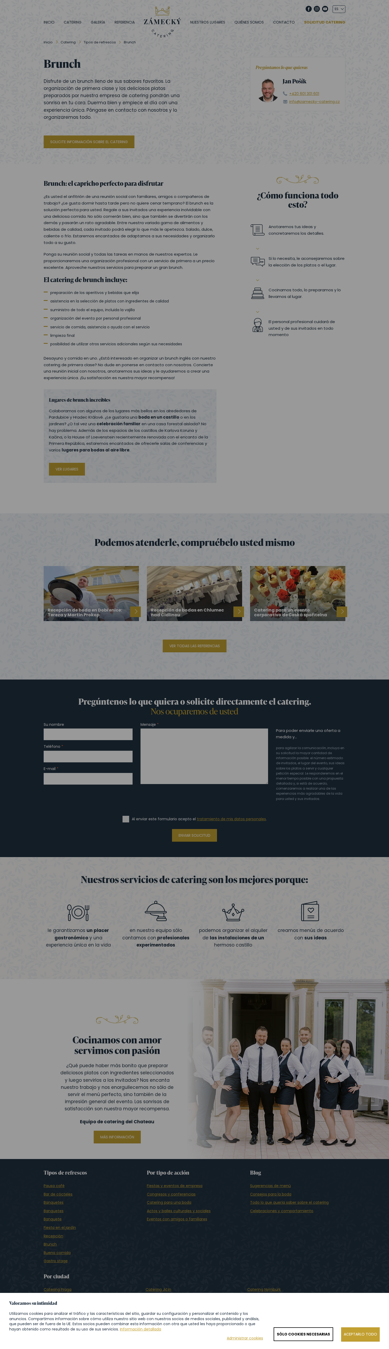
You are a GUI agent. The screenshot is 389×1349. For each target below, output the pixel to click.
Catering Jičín (158, 1289)
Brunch (50, 1244)
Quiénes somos (249, 22)
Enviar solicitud (194, 835)
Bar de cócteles (58, 1194)
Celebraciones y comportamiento (281, 1211)
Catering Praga (57, 1289)
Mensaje (148, 724)
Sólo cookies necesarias (303, 1334)
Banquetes (54, 1202)
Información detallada (140, 1329)
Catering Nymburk (264, 1289)
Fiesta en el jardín (60, 1227)
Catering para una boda (169, 1202)
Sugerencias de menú (270, 1185)
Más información (117, 1137)
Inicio (49, 22)
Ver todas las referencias (194, 646)
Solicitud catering (324, 22)
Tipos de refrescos (100, 42)
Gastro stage (56, 1261)
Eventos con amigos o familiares (177, 1219)
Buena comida (57, 1252)
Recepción (53, 1236)
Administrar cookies (245, 1338)
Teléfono (52, 746)
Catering (73, 22)
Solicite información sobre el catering (89, 141)
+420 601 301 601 (304, 93)
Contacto (284, 22)
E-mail (50, 768)
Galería (98, 22)
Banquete (53, 1219)
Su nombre (54, 724)
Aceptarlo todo (360, 1334)
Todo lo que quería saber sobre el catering (289, 1202)
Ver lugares (67, 469)
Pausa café (54, 1185)
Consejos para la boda (270, 1194)
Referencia (125, 22)
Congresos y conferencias (171, 1194)
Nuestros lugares (207, 22)
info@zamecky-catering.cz (314, 101)
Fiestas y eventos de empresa (174, 1185)
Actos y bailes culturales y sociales (179, 1211)
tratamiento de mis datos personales (231, 819)
